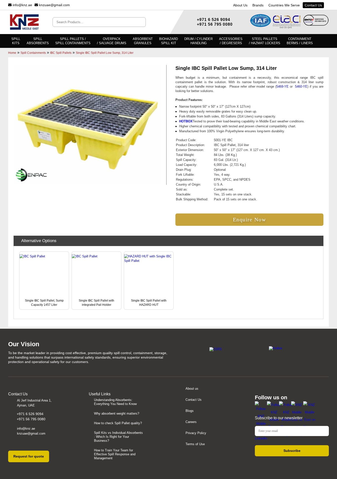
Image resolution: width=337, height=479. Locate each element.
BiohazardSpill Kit (168, 41)
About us (192, 388)
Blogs (190, 411)
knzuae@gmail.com (54, 5)
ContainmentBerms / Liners (300, 41)
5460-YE (301, 86)
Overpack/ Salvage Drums (111, 41)
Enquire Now (249, 219)
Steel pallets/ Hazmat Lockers (264, 41)
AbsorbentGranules (143, 41)
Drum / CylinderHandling (198, 41)
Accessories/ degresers (231, 41)
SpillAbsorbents (38, 41)
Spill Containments (33, 53)
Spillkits (15, 41)
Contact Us (313, 5)
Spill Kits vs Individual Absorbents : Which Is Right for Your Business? (118, 436)
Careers (191, 422)
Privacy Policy (196, 433)
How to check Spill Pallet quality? (118, 423)
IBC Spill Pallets (61, 53)
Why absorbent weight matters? (116, 413)
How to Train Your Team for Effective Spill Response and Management (114, 454)
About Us (240, 5)
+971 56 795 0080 (215, 24)
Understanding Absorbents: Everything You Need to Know (115, 402)
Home (12, 53)
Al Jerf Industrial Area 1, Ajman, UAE (34, 403)
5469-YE (282, 86)
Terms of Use (195, 444)
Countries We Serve (284, 5)
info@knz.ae (22, 5)
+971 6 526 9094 (213, 20)
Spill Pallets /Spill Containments (73, 41)
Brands (257, 5)
